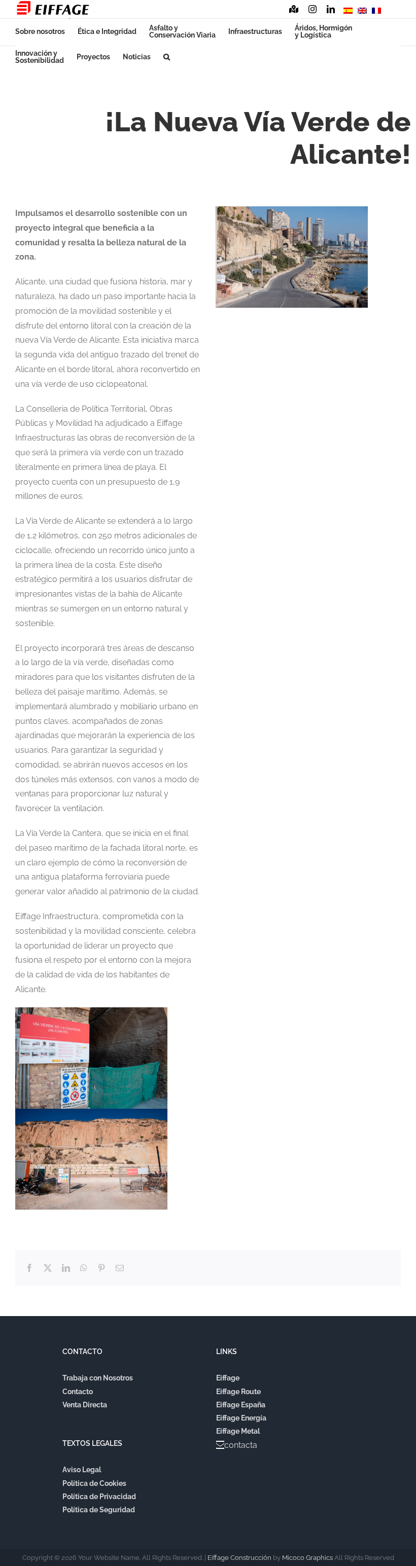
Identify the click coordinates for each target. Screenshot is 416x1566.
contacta (240, 1445)
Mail (395, 11)
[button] (166, 56)
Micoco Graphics (307, 1557)
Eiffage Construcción (239, 1557)
